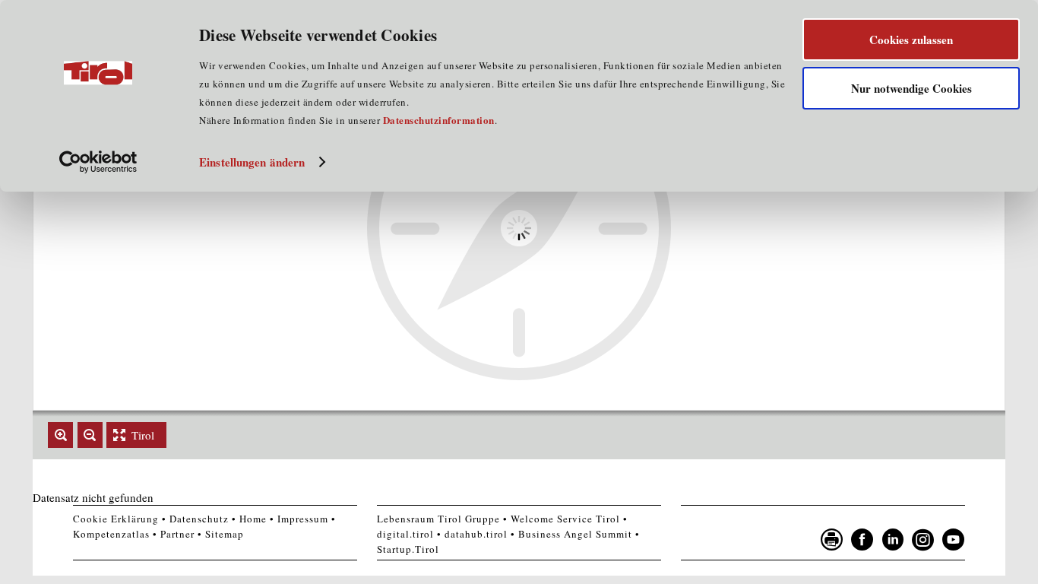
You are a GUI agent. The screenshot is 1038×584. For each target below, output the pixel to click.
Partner (177, 534)
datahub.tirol (476, 534)
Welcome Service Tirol (565, 518)
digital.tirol (405, 534)
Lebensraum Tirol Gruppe (438, 518)
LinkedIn (892, 539)
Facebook (862, 539)
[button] (60, 435)
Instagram (923, 539)
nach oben (985, 569)
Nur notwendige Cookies (911, 88)
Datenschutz (199, 518)
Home (253, 518)
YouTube (953, 539)
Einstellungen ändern (252, 162)
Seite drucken (832, 539)
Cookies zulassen (911, 39)
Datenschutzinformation (439, 120)
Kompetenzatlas (111, 534)
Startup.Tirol (408, 549)
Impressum (302, 518)
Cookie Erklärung (116, 518)
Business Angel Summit (575, 534)
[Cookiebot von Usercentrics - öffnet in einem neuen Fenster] (98, 162)
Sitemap (224, 534)
